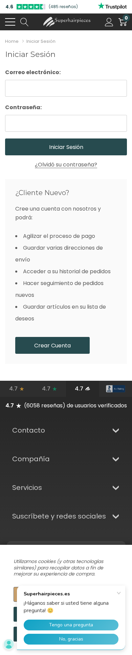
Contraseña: (23, 107)
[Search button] (24, 22)
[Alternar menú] (10, 22)
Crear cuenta (52, 345)
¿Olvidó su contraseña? (66, 164)
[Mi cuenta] (109, 22)
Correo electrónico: (33, 72)
